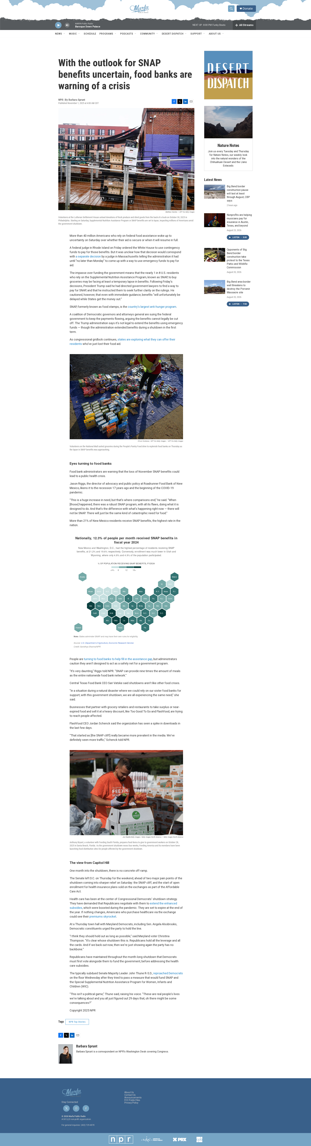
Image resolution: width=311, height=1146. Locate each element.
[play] (58, 25)
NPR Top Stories (77, 1022)
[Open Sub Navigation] (64, 33)
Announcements (133, 1097)
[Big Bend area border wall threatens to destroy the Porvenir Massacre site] (214, 287)
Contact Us (130, 1095)
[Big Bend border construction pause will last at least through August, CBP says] (214, 192)
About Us (215, 33)
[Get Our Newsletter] (228, 75)
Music (73, 33)
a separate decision (88, 256)
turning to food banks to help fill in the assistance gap (117, 659)
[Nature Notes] (228, 122)
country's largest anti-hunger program (151, 306)
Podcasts (126, 33)
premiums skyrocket (102, 916)
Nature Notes (228, 145)
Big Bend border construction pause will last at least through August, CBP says (238, 193)
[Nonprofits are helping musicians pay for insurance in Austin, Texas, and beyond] (214, 220)
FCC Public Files (132, 1100)
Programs (106, 33)
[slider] (72, 26)
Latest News (213, 180)
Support (196, 33)
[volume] (67, 25)
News (58, 33)
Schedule (90, 33)
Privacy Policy (131, 1103)
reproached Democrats (168, 973)
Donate (248, 8)
